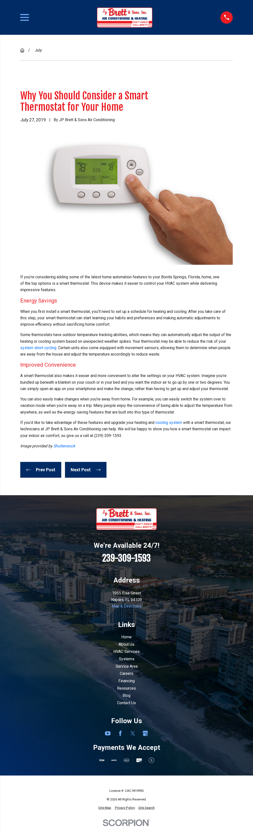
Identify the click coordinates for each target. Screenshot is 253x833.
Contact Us (126, 702)
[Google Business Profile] (145, 733)
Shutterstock (64, 446)
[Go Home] (22, 50)
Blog (126, 695)
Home (126, 637)
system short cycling (38, 347)
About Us (126, 644)
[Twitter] (132, 733)
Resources (126, 688)
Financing (126, 681)
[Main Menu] (24, 17)
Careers (126, 673)
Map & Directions (127, 606)
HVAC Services (126, 651)
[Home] (125, 17)
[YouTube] (107, 733)
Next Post (81, 469)
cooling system (168, 422)
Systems (126, 659)
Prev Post (45, 469)
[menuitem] (104, 808)
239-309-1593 (126, 558)
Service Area (127, 666)
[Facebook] (120, 733)
